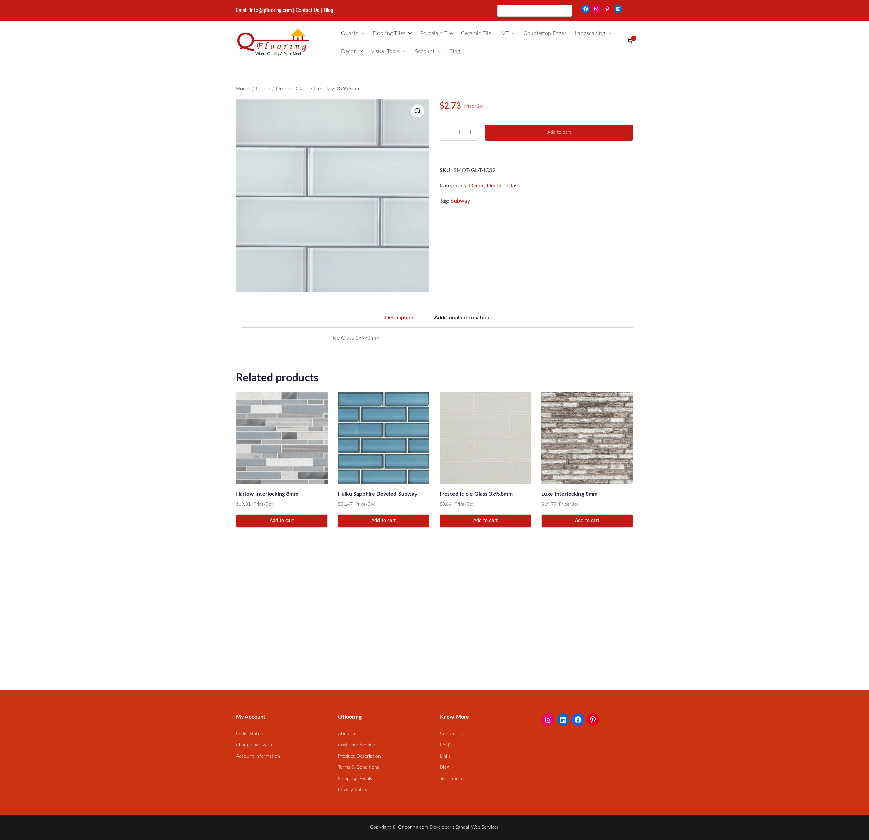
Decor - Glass (292, 88)
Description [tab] (399, 317)
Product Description (359, 756)
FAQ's (446, 745)
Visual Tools (385, 51)
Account (424, 51)
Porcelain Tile (436, 33)
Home (243, 88)
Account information (258, 756)
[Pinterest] (607, 9)
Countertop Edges (545, 33)
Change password (255, 745)
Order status (249, 733)
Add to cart (559, 132)
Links (445, 756)
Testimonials (452, 778)
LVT (503, 33)
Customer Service (356, 745)
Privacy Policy (352, 790)
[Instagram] (596, 9)
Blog (454, 51)
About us (347, 733)
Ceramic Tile (476, 33)
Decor (348, 51)
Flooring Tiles (389, 33)
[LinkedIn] (618, 9)
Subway (460, 201)
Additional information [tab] (462, 317)
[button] (361, 33)
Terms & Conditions (359, 767)
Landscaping (590, 33)
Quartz (349, 33)
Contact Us (307, 10)
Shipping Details (355, 778)
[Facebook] (585, 9)
